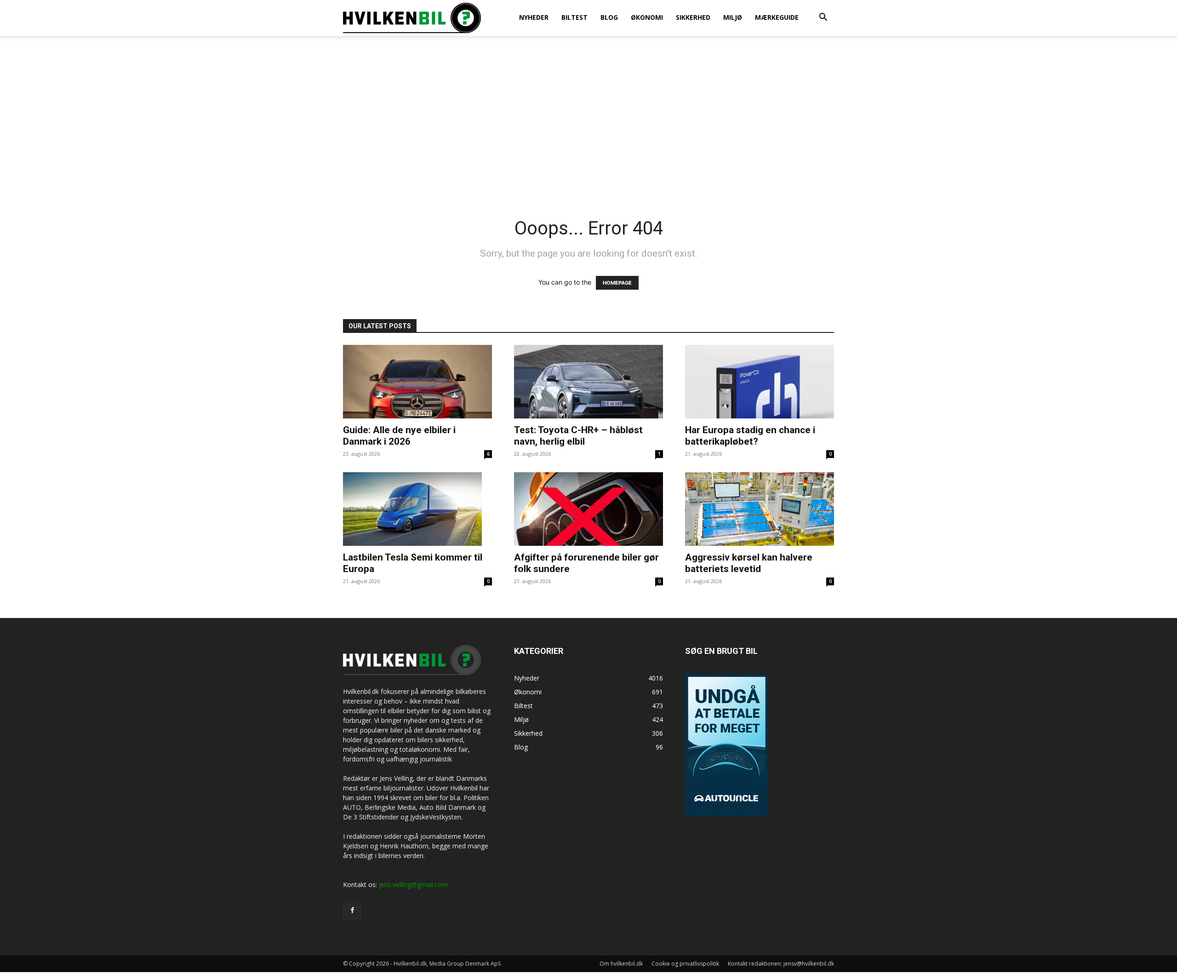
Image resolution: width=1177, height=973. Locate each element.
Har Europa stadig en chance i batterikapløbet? (750, 435)
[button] (823, 18)
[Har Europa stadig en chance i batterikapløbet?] (759, 381)
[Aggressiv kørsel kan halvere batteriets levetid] (759, 509)
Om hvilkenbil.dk (621, 963)
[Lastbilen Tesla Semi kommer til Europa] (417, 509)
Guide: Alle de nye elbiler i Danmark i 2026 (399, 435)
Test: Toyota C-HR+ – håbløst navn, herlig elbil (578, 435)
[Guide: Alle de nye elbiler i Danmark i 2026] (417, 381)
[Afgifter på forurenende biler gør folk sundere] (588, 509)
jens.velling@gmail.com (413, 884)
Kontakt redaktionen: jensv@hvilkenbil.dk (781, 963)
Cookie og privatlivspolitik (685, 963)
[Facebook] (352, 910)
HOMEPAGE (617, 283)
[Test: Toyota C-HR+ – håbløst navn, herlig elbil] (588, 381)
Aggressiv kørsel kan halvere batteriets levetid (748, 563)
